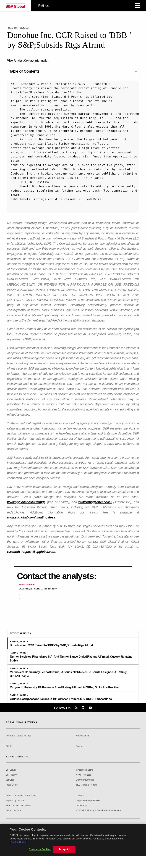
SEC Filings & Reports (86, 785)
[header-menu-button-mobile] (137, 5)
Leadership (81, 805)
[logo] (15, 5)
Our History (11, 775)
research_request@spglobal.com (31, 552)
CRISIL (9, 746)
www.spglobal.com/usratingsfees (31, 517)
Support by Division (15, 800)
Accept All (64, 849)
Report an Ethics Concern (18, 805)
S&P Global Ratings (21, 722)
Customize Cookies (40, 849)
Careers (80, 795)
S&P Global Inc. (18, 756)
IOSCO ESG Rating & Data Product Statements (98, 810)
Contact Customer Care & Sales (21, 795)
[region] (73, 840)
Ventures (10, 780)
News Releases (83, 775)
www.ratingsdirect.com (95, 502)
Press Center (12, 785)
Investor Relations (84, 770)
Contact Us (81, 746)
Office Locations (13, 810)
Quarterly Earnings (85, 780)
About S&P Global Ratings (18, 736)
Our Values (11, 770)
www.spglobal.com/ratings (26, 502)
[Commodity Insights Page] (76, 707)
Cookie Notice (18, 842)
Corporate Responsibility (88, 800)
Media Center (82, 736)
